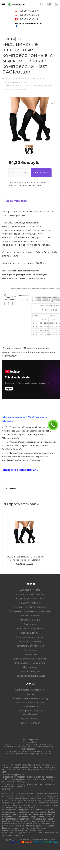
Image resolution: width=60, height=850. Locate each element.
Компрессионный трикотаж (30, 594)
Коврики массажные (30, 641)
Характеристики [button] (17, 200)
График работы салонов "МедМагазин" (30, 712)
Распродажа (30, 650)
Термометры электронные (29, 645)
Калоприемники (30, 615)
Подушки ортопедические (30, 637)
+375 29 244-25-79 (28, 19)
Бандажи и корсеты (30, 602)
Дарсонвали (30, 667)
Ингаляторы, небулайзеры (29, 628)
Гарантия (30, 694)
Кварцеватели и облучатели (30, 663)
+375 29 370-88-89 (28, 15)
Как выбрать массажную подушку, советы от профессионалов (30, 700)
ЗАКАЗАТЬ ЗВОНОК (54, 425)
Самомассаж (30, 654)
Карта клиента (30, 706)
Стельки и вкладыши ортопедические (30, 611)
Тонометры (30, 624)
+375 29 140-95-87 (28, 10)
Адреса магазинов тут (28, 25)
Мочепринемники (30, 620)
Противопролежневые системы (29, 658)
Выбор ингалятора (30, 723)
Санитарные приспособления (29, 607)
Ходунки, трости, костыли (30, 598)
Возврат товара (29, 718)
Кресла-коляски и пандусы (30, 676)
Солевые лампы (29, 632)
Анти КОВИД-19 (30, 671)
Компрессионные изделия (30, 689)
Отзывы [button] (11, 488)
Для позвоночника (30, 589)
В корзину (41, 172)
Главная (6, 78)
